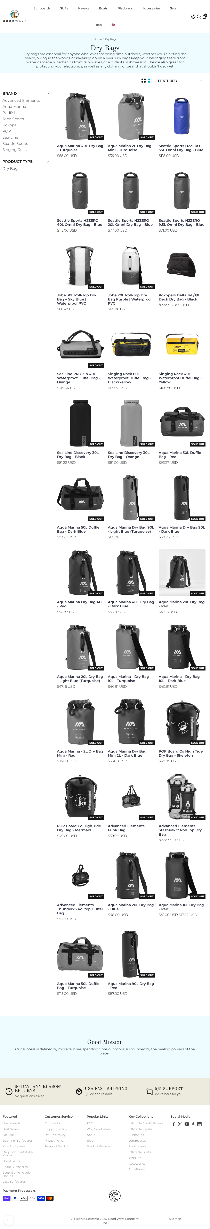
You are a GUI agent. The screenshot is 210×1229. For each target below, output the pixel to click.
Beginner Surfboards (18, 1140)
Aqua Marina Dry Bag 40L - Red (80, 604)
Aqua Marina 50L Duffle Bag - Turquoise (78, 986)
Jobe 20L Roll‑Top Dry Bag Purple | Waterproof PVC (130, 299)
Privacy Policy (54, 1140)
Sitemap (175, 1218)
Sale (173, 8)
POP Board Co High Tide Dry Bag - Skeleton (181, 753)
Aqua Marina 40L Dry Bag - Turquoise (80, 148)
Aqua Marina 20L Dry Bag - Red (182, 604)
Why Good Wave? (99, 1129)
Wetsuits (135, 1157)
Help (98, 25)
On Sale (8, 1134)
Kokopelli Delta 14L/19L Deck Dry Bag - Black (179, 297)
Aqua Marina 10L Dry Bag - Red (181, 907)
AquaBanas (137, 1169)
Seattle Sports (15, 143)
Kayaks (83, 8)
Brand (9, 93)
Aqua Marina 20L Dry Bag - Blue (131, 907)
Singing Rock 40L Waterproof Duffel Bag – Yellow (180, 378)
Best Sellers (11, 1129)
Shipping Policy (56, 1129)
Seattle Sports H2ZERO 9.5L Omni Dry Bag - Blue (181, 222)
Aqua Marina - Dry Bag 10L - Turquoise (128, 679)
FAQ (90, 1123)
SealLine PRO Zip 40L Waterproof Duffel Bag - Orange (78, 378)
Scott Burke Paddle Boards (17, 1174)
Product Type (17, 161)
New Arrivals (12, 1123)
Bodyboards (11, 1161)
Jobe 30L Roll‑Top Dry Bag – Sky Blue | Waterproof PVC (76, 299)
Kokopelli (11, 125)
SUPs (64, 8)
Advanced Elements (21, 100)
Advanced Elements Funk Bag (126, 828)
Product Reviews (99, 1146)
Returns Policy (55, 1134)
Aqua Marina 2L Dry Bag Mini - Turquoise (130, 148)
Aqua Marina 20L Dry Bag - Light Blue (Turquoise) (80, 679)
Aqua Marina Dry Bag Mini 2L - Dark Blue (127, 753)
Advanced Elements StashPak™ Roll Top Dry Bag (180, 830)
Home (98, 39)
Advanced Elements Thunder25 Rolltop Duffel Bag (80, 909)
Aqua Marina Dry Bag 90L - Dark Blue (182, 529)
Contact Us (53, 1123)
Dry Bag (10, 168)
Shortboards (137, 1146)
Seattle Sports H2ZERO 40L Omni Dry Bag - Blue (79, 222)
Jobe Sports (13, 119)
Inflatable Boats (140, 1152)
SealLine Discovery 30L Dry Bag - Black (78, 455)
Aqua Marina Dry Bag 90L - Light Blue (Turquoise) (131, 529)
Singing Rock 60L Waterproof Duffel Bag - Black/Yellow (129, 378)
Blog (90, 1140)
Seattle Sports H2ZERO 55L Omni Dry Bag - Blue (181, 148)
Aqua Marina (14, 106)
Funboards (136, 1134)
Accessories (151, 8)
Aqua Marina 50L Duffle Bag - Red (180, 455)
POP (6, 131)
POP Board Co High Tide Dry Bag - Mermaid (79, 828)
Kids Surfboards (14, 1146)
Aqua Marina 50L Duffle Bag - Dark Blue (78, 529)
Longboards (137, 1140)
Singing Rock (14, 149)
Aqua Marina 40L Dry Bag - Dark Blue (131, 604)
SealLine (10, 137)
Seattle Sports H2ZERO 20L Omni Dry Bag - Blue (130, 222)
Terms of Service (56, 1146)
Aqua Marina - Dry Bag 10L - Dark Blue (179, 679)
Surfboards (42, 8)
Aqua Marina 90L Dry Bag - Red (131, 986)
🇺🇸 (113, 25)
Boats (103, 8)
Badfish (9, 113)
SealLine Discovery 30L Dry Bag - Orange (129, 455)
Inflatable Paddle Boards (146, 1123)
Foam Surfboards (15, 1166)
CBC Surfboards (14, 1181)
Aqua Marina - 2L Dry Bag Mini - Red (80, 753)
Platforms (125, 8)
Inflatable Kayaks (140, 1129)
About (91, 1134)
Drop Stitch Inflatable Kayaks (18, 1153)
